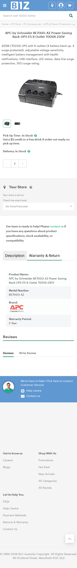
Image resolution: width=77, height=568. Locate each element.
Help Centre (11, 508)
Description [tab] (14, 255)
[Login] (60, 5)
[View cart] (69, 5)
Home (5, 24)
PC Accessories (32, 24)
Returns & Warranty (15, 522)
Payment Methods (14, 515)
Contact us (33, 395)
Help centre (33, 390)
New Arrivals (46, 474)
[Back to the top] (69, 538)
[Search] (70, 15)
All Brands (45, 487)
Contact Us (10, 529)
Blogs (6, 467)
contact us (57, 226)
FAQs (6, 501)
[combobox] (38, 15)
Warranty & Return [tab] (44, 255)
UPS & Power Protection (57, 24)
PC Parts (16, 24)
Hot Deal (44, 467)
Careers (8, 460)
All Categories (47, 480)
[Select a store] (52, 5)
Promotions (45, 460)
